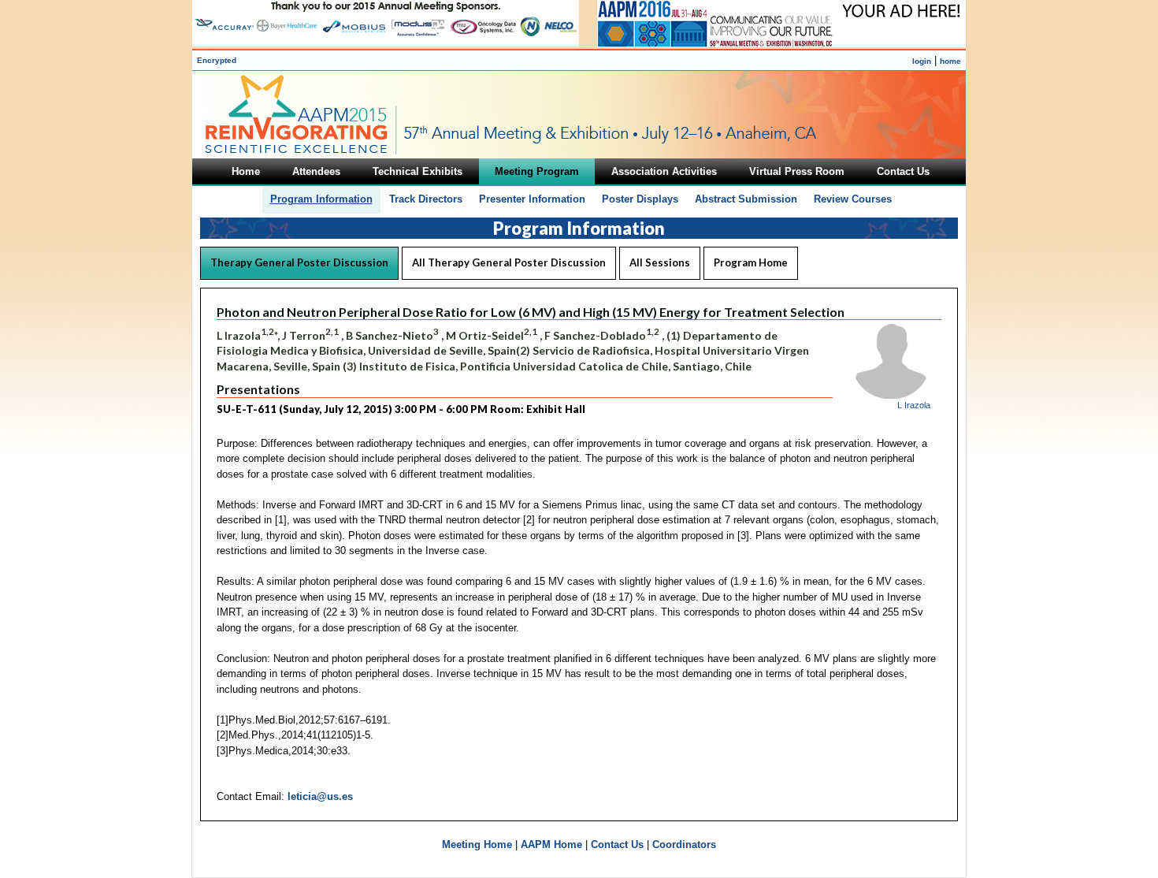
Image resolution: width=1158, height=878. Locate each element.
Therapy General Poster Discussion (299, 262)
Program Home (751, 262)
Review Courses (853, 199)
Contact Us (617, 844)
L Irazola (913, 405)
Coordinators (684, 844)
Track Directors (425, 199)
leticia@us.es (320, 796)
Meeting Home (477, 844)
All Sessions (659, 262)
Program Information (321, 199)
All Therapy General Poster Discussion (509, 262)
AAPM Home (551, 844)
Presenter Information (532, 199)
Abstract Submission (746, 199)
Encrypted (216, 60)
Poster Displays (640, 199)
